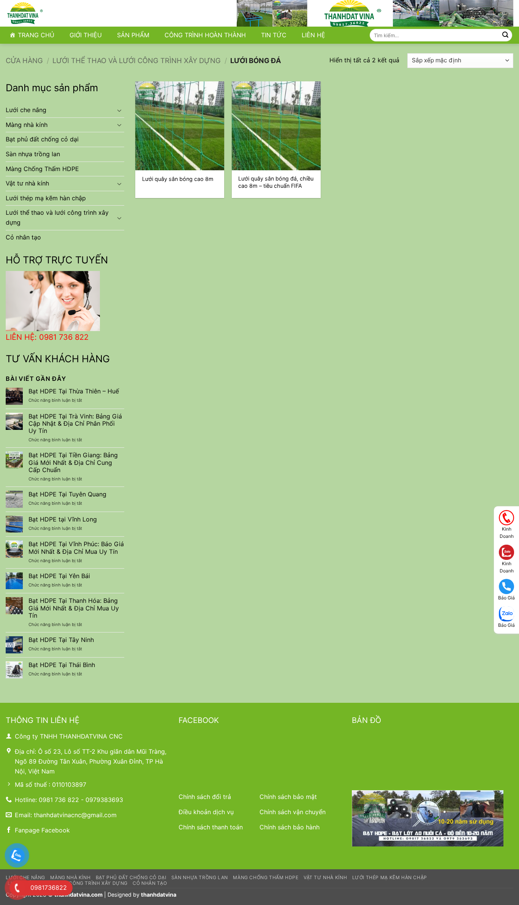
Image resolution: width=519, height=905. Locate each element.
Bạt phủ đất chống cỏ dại (42, 139)
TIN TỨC (273, 35)
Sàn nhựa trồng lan (33, 154)
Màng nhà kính (26, 124)
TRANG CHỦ (36, 35)
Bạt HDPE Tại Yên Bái (59, 576)
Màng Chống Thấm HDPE (42, 169)
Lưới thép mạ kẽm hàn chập (46, 198)
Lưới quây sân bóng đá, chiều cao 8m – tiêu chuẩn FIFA (275, 182)
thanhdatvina (158, 894)
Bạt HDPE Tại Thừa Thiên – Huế (73, 391)
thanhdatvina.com (78, 894)
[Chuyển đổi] (119, 110)
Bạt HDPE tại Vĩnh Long (62, 519)
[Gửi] (505, 35)
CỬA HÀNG (24, 60)
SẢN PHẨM (133, 35)
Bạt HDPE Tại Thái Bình (61, 665)
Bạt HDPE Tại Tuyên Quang (67, 494)
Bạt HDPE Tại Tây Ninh (61, 639)
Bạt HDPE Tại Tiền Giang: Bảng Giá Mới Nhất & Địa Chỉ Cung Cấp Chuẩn (73, 462)
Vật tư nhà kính (27, 183)
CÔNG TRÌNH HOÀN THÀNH (205, 35)
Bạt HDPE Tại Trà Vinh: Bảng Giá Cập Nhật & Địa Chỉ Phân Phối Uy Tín (75, 423)
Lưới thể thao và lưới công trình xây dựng (136, 60)
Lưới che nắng (26, 110)
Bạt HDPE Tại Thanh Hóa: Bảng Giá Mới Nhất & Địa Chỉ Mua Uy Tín (73, 608)
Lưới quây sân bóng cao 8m (178, 179)
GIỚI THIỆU (86, 35)
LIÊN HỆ (313, 35)
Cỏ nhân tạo (23, 237)
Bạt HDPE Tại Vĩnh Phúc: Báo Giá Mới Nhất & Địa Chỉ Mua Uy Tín (76, 547)
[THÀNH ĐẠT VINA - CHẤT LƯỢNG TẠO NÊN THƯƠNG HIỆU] (43, 13)
